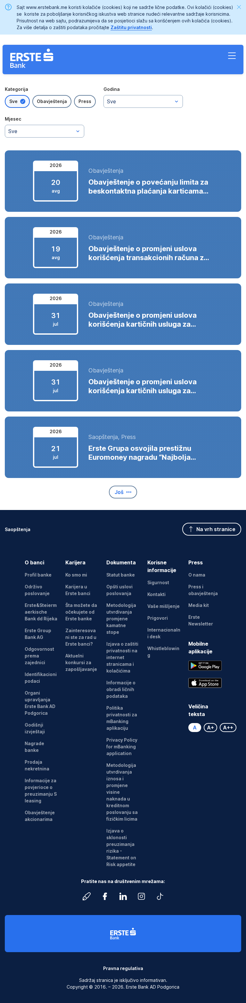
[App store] (205, 683)
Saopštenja (17, 529)
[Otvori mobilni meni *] (232, 56)
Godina (111, 89)
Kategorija (16, 89)
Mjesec (13, 119)
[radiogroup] (50, 101)
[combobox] (143, 101)
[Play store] (205, 665)
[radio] (17, 101)
